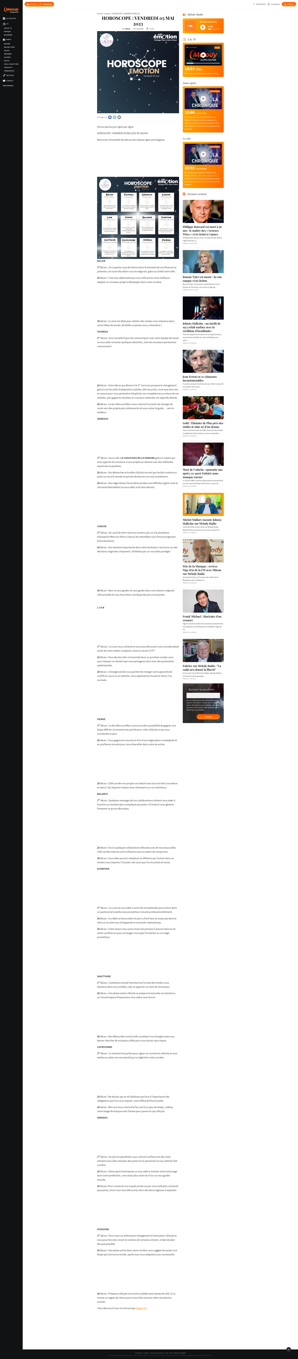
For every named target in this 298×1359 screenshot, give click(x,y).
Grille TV (8, 28)
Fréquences (9, 71)
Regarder (8, 35)
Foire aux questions (157, 1353)
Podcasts (8, 67)
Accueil (100, 13)
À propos (138, 1353)
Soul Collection (11, 64)
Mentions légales (180, 1353)
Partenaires (8, 86)
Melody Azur (9, 47)
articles (107, 13)
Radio (8, 39)
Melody (7, 44)
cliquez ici (141, 1308)
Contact (10, 81)
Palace (7, 51)
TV (7, 24)
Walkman (8, 54)
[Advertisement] (138, 158)
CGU (166, 1353)
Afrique (7, 32)
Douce (6, 61)
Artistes (10, 75)
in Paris (7, 57)
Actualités (11, 18)
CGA (171, 1353)
